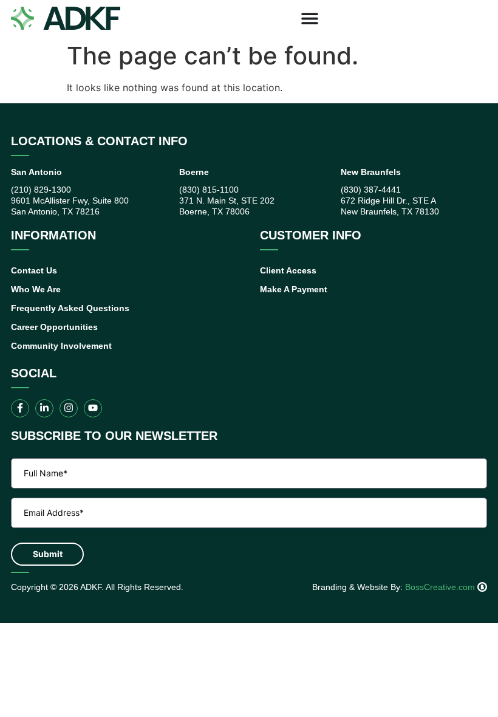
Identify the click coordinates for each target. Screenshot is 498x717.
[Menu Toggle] (310, 18)
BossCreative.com (441, 587)
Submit (48, 554)
